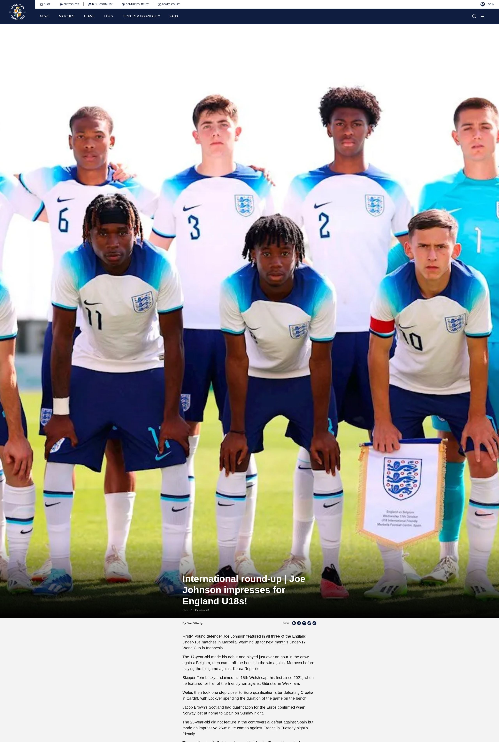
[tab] (45, 4)
